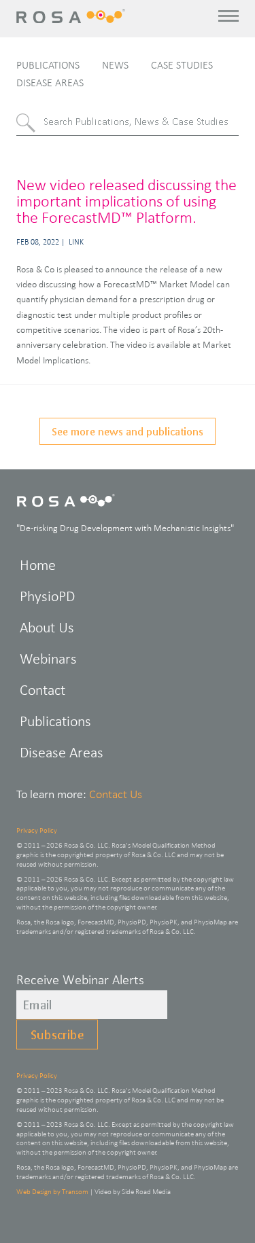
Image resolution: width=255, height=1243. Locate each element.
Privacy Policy (36, 830)
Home (38, 565)
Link (76, 242)
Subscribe (57, 1034)
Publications (48, 65)
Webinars (48, 658)
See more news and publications (127, 431)
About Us (47, 627)
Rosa (72, 15)
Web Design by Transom (52, 1191)
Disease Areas (50, 82)
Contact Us (115, 794)
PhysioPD (47, 596)
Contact (42, 690)
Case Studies (182, 65)
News (115, 65)
